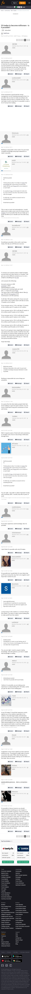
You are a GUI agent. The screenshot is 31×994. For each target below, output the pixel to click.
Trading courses (5, 926)
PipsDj (14, 695)
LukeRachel (15, 622)
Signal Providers (5, 910)
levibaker (14, 416)
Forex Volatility (5, 881)
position (13, 294)
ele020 (14, 160)
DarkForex (6, 33)
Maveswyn (15, 791)
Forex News (4, 885)
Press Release (19, 914)
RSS (2, 940)
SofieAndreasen (16, 532)
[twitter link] (6, 965)
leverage (7, 184)
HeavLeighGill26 (16, 556)
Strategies (18, 877)
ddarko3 (14, 660)
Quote (11, 74)
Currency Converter (6, 898)
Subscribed (7, 30)
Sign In (15, 3)
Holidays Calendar (6, 877)
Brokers (3, 904)
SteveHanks (15, 584)
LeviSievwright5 (16, 78)
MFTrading (15, 443)
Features (3, 936)
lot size (17, 277)
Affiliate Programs (5, 914)
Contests (18, 879)
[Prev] (17, 40)
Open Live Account (8, 862)
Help (17, 936)
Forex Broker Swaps (21, 908)
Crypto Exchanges (6, 924)
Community (18, 871)
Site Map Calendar (25, 952)
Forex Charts (19, 881)
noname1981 (15, 349)
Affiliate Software (5, 944)
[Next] (29, 40)
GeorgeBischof (16, 225)
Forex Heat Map (5, 895)
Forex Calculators (5, 893)
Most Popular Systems (21, 875)
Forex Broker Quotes (21, 906)
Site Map (15, 952)
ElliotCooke (15, 133)
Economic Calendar (6, 871)
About (17, 942)
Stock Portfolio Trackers (7, 928)
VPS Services (4, 908)
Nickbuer (14, 765)
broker (23, 182)
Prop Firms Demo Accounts (23, 926)
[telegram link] (11, 965)
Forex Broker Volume (21, 910)
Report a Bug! (19, 940)
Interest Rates (4, 875)
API (2, 938)
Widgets (3, 934)
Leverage (3, 286)
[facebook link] (2, 965)
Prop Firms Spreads (21, 924)
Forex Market (4, 879)
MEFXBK (14, 44)
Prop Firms (18, 918)
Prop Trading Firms (6, 906)
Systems (18, 873)
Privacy (9, 952)
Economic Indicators (6, 897)
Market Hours (4, 873)
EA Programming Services (7, 912)
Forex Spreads (19, 904)
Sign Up (22, 3)
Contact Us (18, 938)
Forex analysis (5, 887)
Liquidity (3, 891)
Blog (17, 944)
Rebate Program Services (7, 918)
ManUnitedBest (16, 387)
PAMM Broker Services (7, 916)
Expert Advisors (5, 922)
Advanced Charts (5, 946)
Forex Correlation (5, 883)
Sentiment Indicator (21, 885)
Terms (3, 952)
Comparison (19, 928)
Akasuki (14, 735)
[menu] (29, 3)
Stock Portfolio (5, 942)
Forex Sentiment (20, 883)
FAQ (17, 934)
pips (15, 186)
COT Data (3, 889)
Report (27, 74)
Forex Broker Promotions (22, 912)
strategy (3, 213)
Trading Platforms (5, 920)
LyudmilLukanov (16, 507)
